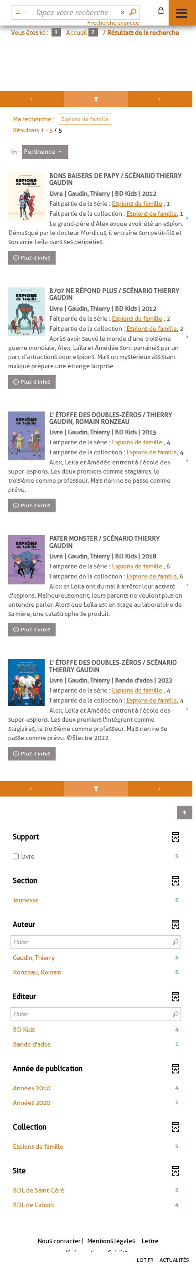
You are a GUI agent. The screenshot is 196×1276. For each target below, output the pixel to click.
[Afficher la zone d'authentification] (163, 11)
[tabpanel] (98, 657)
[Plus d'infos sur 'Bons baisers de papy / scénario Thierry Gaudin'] (26, 196)
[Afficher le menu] (182, 13)
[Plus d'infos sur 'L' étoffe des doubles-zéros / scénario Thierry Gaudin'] (26, 682)
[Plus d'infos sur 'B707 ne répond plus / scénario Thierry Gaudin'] (26, 312)
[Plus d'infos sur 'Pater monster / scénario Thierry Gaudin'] (26, 559)
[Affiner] (95, 99)
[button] (95, 900)
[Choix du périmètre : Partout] (20, 12)
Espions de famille (137, 203)
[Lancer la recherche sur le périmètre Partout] (133, 12)
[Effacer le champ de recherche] (123, 12)
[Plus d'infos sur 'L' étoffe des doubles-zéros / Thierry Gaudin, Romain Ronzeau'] (26, 436)
